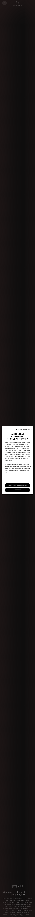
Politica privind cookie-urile (15, 468)
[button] (23, 429)
